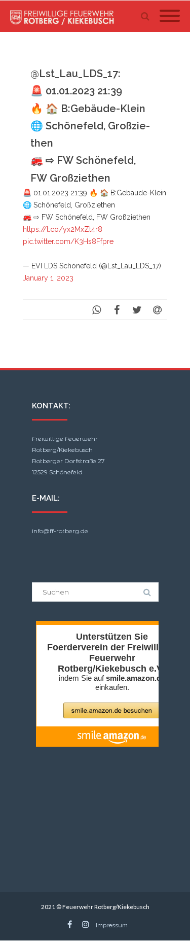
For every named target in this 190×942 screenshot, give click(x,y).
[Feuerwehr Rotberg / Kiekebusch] (65, 16)
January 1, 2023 (48, 278)
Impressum (112, 925)
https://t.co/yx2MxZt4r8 (62, 229)
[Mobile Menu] (170, 16)
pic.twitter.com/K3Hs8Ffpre (68, 241)
